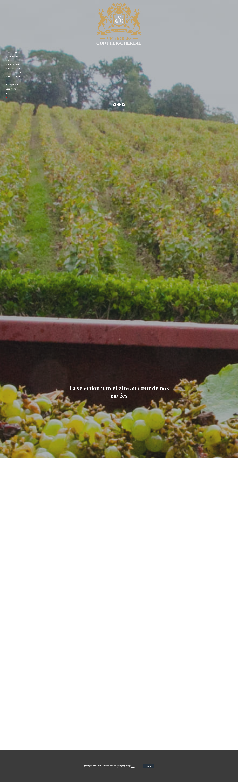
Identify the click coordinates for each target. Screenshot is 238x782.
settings (133, 767)
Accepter (148, 766)
